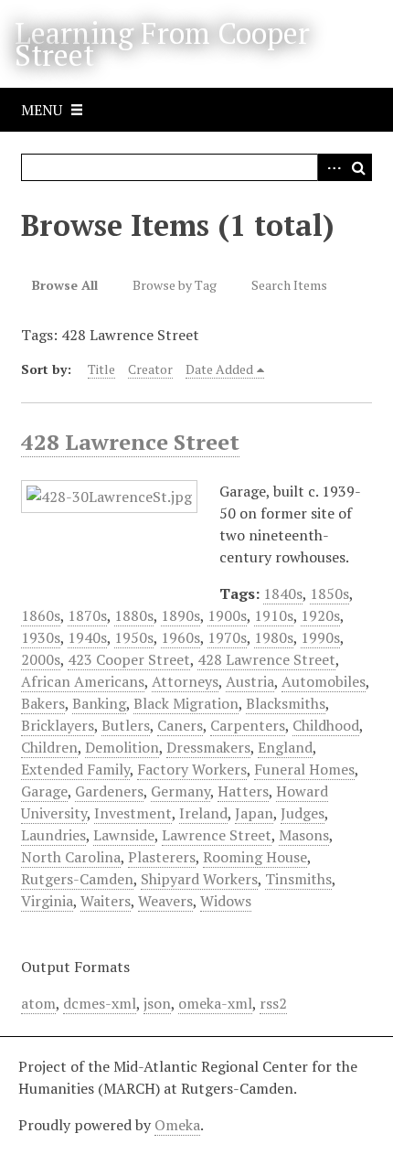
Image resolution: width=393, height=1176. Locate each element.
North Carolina (71, 857)
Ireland (203, 813)
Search (358, 167)
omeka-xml (215, 1003)
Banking (99, 703)
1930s (40, 637)
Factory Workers (192, 769)
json (157, 1003)
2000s (40, 659)
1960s (180, 637)
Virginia (47, 901)
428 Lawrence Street (130, 441)
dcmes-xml (99, 1003)
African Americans (82, 681)
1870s (87, 615)
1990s (320, 637)
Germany (180, 791)
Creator (150, 369)
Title (101, 369)
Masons (304, 835)
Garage (44, 791)
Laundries (53, 835)
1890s (180, 615)
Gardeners (109, 791)
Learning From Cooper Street (162, 44)
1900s (227, 615)
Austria (250, 681)
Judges (302, 813)
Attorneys (185, 681)
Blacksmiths (285, 703)
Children (49, 747)
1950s (134, 637)
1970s (227, 637)
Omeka (177, 1125)
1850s (329, 593)
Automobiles (323, 681)
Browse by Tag (175, 285)
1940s (87, 637)
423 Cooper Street (129, 659)
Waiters (105, 901)
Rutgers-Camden (77, 879)
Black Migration (186, 703)
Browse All (65, 285)
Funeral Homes (304, 769)
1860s (40, 615)
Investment (133, 813)
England (285, 747)
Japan (254, 813)
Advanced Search (331, 167)
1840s (283, 593)
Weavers (165, 901)
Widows (225, 901)
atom (38, 1003)
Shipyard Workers (199, 879)
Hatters (243, 791)
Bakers (43, 703)
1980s (273, 637)
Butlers (125, 725)
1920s (320, 615)
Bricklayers (57, 725)
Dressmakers (208, 747)
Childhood (325, 725)
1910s (273, 615)
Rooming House (255, 857)
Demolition (122, 747)
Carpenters (247, 725)
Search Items (289, 285)
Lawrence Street (216, 835)
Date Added (219, 369)
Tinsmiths (298, 879)
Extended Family (75, 769)
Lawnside (123, 835)
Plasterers (162, 857)
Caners (180, 725)
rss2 (273, 1003)
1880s (134, 615)
